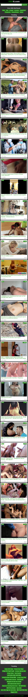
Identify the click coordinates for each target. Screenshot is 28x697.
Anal (7, 10)
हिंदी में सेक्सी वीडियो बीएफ (22, 690)
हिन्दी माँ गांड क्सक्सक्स (11, 688)
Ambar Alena (10, 673)
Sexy (3, 10)
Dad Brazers (20, 679)
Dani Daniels (18, 673)
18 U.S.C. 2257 (20, 695)
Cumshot (16, 10)
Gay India (19, 688)
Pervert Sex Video (18, 669)
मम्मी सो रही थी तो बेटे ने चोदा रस (14, 683)
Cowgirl (11, 10)
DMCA (13, 695)
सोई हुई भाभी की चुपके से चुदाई (8, 671)
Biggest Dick (14, 692)
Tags (9, 695)
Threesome (7, 12)
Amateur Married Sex (20, 671)
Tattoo (21, 12)
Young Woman (15, 12)
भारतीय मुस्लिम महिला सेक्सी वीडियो (14, 675)
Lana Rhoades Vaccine (10, 679)
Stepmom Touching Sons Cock (10, 685)
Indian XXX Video (9, 669)
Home (5, 695)
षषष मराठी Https (22, 685)
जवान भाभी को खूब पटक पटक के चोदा (8, 690)
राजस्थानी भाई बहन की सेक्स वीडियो (9, 677)
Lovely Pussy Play (21, 677)
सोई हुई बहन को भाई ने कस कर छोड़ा (14, 681)
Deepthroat (23, 10)
